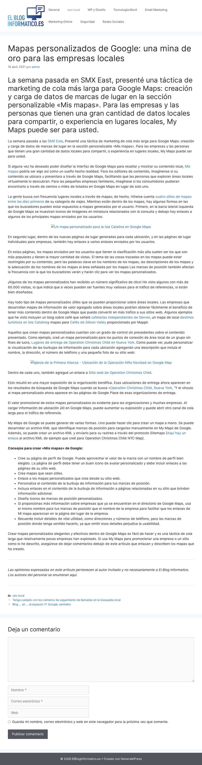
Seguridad (87, 21)
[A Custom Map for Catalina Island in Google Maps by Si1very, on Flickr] (101, 227)
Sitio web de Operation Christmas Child (120, 373)
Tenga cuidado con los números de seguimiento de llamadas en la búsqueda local (66, 600)
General (54, 10)
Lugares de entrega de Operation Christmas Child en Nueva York (82, 342)
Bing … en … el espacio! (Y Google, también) (41, 604)
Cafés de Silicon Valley (88, 322)
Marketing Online (60, 21)
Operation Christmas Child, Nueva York (141, 388)
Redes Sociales (113, 21)
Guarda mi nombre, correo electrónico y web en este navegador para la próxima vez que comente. (90, 722)
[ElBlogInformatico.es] (26, 16)
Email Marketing (156, 10)
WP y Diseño (97, 10)
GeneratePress (131, 759)
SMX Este (55, 141)
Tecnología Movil (125, 10)
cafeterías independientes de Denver (120, 317)
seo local (73, 10)
